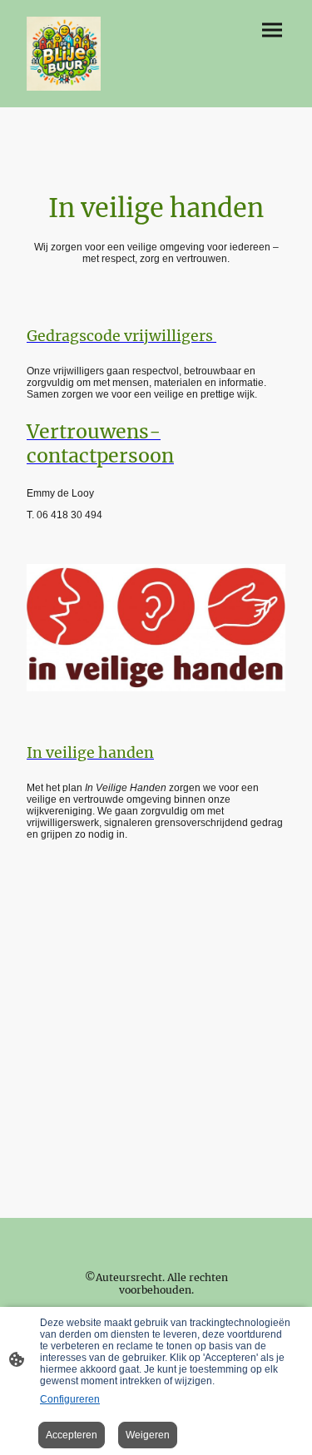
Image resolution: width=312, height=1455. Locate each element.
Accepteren (71, 1435)
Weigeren (148, 1435)
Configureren (70, 1399)
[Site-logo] (64, 54)
